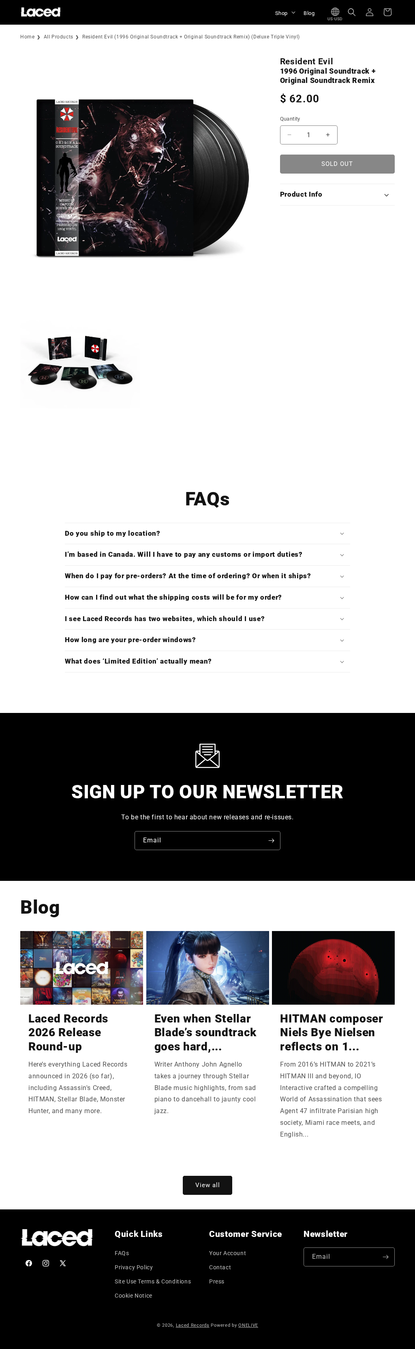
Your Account (227, 1253)
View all (207, 1185)
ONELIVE (248, 1325)
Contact (220, 1267)
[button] (284, 12)
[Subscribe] (271, 840)
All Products (58, 37)
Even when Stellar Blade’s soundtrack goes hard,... (205, 1033)
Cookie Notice (133, 1295)
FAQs (122, 1253)
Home (27, 37)
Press (217, 1281)
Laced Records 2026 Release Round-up (68, 1033)
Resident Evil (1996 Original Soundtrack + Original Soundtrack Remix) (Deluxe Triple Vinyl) (191, 37)
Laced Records (193, 1325)
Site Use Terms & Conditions (153, 1281)
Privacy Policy (134, 1267)
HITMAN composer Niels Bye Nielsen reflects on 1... (331, 1033)
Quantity (290, 119)
